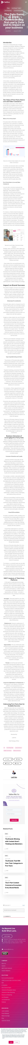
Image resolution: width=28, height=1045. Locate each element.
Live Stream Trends (16, 8)
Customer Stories (6, 1020)
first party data (10, 747)
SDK (3, 982)
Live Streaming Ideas (18, 10)
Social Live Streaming (7, 994)
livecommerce (18, 747)
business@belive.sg (8, 949)
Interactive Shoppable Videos (9, 990)
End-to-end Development (8, 978)
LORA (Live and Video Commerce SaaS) (11, 980)
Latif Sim (9, 31)
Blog (8, 8)
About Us (4, 963)
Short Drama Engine (6, 987)
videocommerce (17, 750)
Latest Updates (5, 1011)
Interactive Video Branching (8, 992)
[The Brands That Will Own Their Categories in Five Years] (14, 863)
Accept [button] (11, 1042)
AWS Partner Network (7, 968)
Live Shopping (5, 997)
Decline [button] (16, 1042)
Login (23, 905)
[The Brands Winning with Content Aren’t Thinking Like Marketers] (14, 841)
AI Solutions (4, 985)
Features (4, 1002)
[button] (7, 936)
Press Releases (5, 1013)
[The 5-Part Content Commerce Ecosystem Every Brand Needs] (14, 884)
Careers (3, 966)
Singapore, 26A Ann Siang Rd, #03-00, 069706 (14, 939)
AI (4, 747)
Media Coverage (6, 1015)
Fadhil (7, 848)
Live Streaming (8, 10)
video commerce (7, 750)
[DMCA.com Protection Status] (5, 954)
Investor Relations (6, 970)
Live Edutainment (6, 999)
